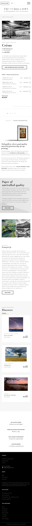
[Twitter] (7, 113)
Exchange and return (7, 493)
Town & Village (5, 518)
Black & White (5, 512)
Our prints (4, 479)
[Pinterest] (15, 113)
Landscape (4, 514)
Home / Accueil (16, 8)
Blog (3, 475)
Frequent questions (6, 498)
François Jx (8, 48)
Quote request (5, 460)
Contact (4, 462)
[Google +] (12, 113)
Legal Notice (23, 524)
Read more (8, 207)
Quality (8, 120)
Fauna (3, 506)
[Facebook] (10, 113)
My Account (4, 3)
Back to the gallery (7, 16)
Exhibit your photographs (8, 458)
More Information (20, 120)
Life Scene (4, 516)
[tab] (8, 121)
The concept (5, 477)
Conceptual (4, 510)
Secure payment (5, 495)
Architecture (5, 508)
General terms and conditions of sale (10, 497)
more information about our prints (14, 67)
